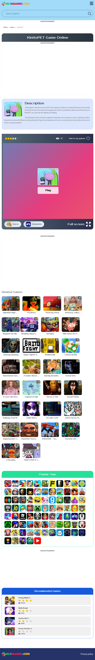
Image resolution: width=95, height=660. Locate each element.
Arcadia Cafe (52, 418)
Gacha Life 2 (23, 618)
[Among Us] (74, 483)
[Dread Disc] (71, 366)
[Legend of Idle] (31, 387)
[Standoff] (37, 524)
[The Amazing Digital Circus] (8, 532)
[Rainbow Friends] (15, 516)
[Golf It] (59, 500)
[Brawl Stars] (45, 491)
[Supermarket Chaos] (11, 430)
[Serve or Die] (52, 387)
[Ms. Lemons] (74, 508)
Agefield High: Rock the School (11, 313)
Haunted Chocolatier (29, 439)
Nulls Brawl (23, 608)
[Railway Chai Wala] (11, 409)
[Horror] (82, 500)
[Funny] (37, 500)
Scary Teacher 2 (25, 629)
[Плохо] (6, 138)
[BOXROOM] (50, 345)
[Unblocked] (45, 532)
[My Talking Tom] (82, 508)
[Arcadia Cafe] (52, 409)
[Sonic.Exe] (15, 524)
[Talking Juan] (74, 524)
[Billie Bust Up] (37, 491)
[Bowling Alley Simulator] (29, 324)
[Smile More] (31, 409)
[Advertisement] (47, 70)
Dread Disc (71, 376)
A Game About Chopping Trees (32, 376)
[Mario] (30, 508)
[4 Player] (30, 483)
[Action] (37, 483)
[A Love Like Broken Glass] (11, 387)
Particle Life (70, 439)
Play (48, 190)
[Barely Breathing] (52, 366)
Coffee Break (71, 355)
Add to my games (77, 139)
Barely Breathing (52, 376)
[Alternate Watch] (59, 483)
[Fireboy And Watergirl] (8, 500)
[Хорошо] (13, 138)
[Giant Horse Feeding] (73, 409)
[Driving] (82, 491)
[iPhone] (22, 508)
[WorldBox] (30, 540)
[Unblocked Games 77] (82, 532)
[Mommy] (52, 508)
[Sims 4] (67, 516)
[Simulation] (74, 516)
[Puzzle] (8, 516)
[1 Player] (8, 483)
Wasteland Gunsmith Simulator (11, 376)
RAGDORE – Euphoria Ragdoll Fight (50, 439)
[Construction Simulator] (59, 491)
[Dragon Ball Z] (74, 491)
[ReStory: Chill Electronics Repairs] (73, 303)
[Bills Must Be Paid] (71, 324)
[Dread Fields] (73, 387)
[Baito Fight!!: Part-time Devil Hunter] (31, 345)
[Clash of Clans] (52, 491)
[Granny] (67, 500)
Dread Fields (73, 397)
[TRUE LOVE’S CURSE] (31, 450)
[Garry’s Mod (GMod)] (52, 500)
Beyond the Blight (11, 334)
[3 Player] (22, 483)
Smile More (31, 418)
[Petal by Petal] (52, 303)
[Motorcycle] (59, 508)
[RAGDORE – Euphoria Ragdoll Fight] (50, 430)
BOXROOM (50, 355)
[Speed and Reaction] (22, 524)
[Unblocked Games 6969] (74, 532)
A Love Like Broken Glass (11, 397)
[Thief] (15, 532)
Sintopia (50, 334)
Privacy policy (87, 654)
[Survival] (67, 524)
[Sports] (30, 524)
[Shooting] (59, 516)
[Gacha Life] (45, 500)
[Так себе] (8, 138)
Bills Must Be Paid (71, 334)
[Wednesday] (22, 540)
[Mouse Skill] (67, 508)
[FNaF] (22, 500)
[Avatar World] (15, 491)
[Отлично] (15, 138)
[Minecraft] (37, 508)
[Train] (37, 532)
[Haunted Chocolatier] (29, 430)
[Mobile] (45, 508)
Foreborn (31, 313)
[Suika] (59, 524)
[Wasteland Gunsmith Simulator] (11, 366)
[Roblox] (22, 516)
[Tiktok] (22, 532)
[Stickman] (45, 524)
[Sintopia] (50, 324)
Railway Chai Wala (11, 418)
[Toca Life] (30, 532)
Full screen (76, 224)
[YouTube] (37, 540)
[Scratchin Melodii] (52, 516)
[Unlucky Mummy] (11, 345)
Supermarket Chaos (11, 439)
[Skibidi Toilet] (82, 516)
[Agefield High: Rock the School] (11, 303)
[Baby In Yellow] (22, 491)
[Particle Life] (71, 430)
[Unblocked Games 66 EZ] (59, 532)
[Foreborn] (31, 303)
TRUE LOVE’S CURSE (32, 460)
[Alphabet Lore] (52, 483)
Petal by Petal (52, 313)
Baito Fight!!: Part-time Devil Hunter (32, 355)
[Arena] (8, 491)
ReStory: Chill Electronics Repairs (73, 313)
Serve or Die (52, 397)
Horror (16, 224)
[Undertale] (8, 540)
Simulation (37, 224)
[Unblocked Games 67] (67, 532)
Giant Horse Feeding (73, 418)
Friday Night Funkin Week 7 (25, 598)
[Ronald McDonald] (30, 516)
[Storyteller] (52, 524)
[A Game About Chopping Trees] (31, 366)
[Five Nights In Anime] (15, 500)
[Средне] (11, 138)
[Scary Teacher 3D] (45, 516)
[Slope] (8, 524)
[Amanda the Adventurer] (67, 483)
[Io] (15, 508)
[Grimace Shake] (74, 500)
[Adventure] (45, 483)
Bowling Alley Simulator (29, 334)
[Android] (82, 483)
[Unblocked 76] (52, 532)
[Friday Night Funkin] (30, 500)
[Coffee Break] (71, 345)
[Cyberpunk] (67, 491)
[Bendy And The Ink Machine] (30, 491)
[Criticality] (11, 450)
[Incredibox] (8, 508)
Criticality (10, 460)
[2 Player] (15, 483)
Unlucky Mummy (10, 355)
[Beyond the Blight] (11, 324)
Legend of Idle (31, 397)
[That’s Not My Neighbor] (82, 524)
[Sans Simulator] (37, 516)
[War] (15, 540)
